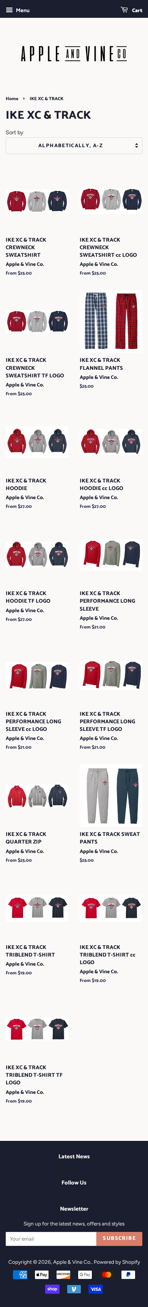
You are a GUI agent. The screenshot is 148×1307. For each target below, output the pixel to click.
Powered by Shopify (117, 1262)
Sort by (15, 132)
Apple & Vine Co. (72, 1262)
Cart (136, 10)
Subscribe (119, 1238)
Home (12, 98)
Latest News (74, 1156)
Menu (22, 10)
